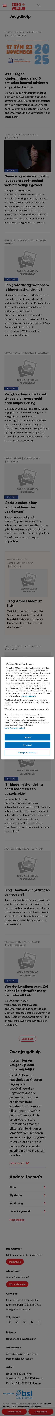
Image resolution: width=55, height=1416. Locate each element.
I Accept (27, 737)
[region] (27, 708)
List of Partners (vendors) (15, 728)
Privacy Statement (29, 696)
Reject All (27, 745)
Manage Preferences (27, 753)
